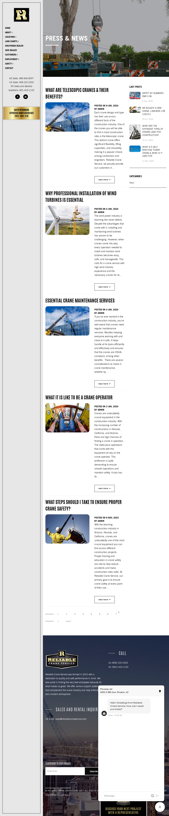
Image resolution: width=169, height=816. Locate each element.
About (8, 32)
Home (7, 28)
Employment (11, 59)
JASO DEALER (11, 50)
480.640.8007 (26, 78)
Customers (11, 54)
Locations (10, 37)
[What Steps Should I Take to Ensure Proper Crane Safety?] (67, 529)
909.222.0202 (26, 82)
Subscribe (94, 771)
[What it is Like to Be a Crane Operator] (67, 417)
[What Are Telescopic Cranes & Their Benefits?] (67, 117)
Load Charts (11, 41)
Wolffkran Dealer (14, 45)
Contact (9, 68)
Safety (9, 63)
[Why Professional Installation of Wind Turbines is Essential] (67, 220)
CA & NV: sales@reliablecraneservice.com (65, 719)
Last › (69, 621)
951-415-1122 (26, 90)
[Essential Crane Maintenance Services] (67, 321)
